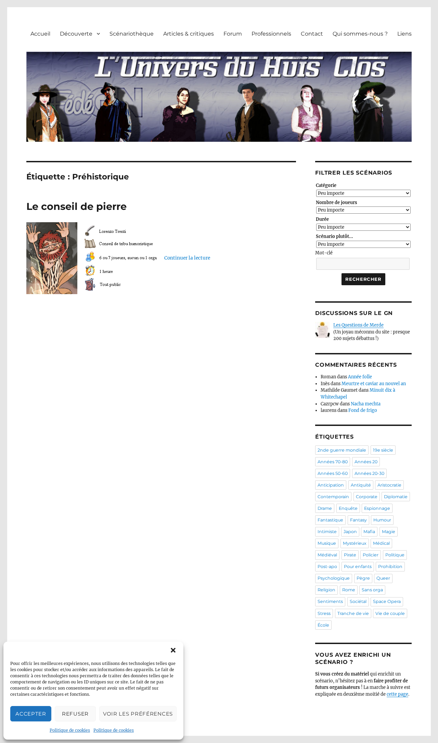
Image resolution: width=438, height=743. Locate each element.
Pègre (363, 578)
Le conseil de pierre (76, 206)
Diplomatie (396, 496)
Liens (404, 33)
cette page (397, 694)
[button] (173, 650)
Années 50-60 (333, 473)
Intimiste (327, 531)
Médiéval (327, 554)
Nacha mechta (366, 403)
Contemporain (333, 496)
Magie (388, 531)
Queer (383, 578)
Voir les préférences (138, 713)
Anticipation (331, 485)
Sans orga (372, 589)
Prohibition (390, 566)
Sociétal (358, 601)
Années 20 (366, 461)
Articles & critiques (188, 33)
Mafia (369, 531)
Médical (381, 543)
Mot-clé (324, 252)
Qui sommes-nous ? (360, 33)
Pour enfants (358, 566)
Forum (232, 33)
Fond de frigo (362, 410)
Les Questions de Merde (358, 325)
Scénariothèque (132, 33)
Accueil (40, 33)
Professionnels (271, 33)
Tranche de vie (353, 613)
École (323, 625)
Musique (327, 543)
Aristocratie (389, 485)
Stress (324, 613)
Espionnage (377, 508)
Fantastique (330, 519)
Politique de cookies (70, 730)
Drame (325, 508)
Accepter (30, 713)
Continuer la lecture (187, 258)
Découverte (76, 33)
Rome (348, 589)
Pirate (350, 554)
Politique (394, 554)
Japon (350, 531)
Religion (326, 589)
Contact (312, 33)
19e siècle (383, 450)
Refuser (75, 713)
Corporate (366, 496)
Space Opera (387, 601)
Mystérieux (354, 543)
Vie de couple (390, 613)
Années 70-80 (333, 461)
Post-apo (327, 566)
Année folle (360, 376)
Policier (370, 554)
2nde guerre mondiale (342, 450)
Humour (382, 519)
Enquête (348, 508)
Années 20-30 (369, 473)
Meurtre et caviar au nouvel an (374, 383)
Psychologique (334, 578)
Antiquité (361, 485)
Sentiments (330, 601)
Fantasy (358, 519)
